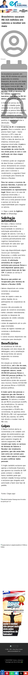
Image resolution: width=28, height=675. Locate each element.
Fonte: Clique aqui (8, 493)
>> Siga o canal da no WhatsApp (11, 212)
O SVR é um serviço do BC (11, 103)
